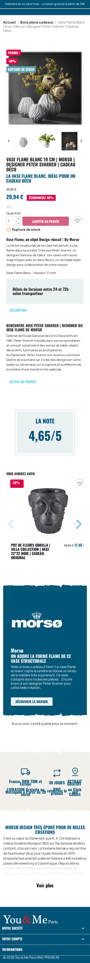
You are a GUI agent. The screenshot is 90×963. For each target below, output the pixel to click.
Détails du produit (23, 381)
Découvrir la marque (31, 701)
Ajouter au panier (45, 221)
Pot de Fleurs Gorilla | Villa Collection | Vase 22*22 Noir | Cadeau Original (30, 551)
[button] (79, 524)
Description (18, 310)
